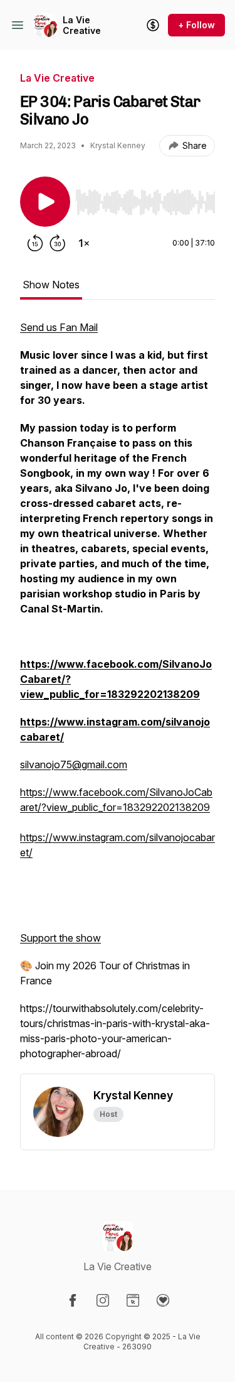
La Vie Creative (82, 25)
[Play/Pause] (45, 202)
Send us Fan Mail (59, 327)
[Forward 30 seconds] (57, 243)
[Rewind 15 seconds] (35, 243)
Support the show (60, 938)
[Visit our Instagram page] (103, 1300)
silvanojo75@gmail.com (73, 764)
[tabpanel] (117, 697)
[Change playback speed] (84, 243)
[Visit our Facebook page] (72, 1300)
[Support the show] (152, 25)
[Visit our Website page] (133, 1300)
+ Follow (196, 24)
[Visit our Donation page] (163, 1300)
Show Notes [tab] (51, 284)
